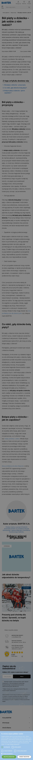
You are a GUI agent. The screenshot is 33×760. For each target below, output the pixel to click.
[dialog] (16, 380)
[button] (16, 754)
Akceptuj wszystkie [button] (9, 756)
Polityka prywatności (14, 744)
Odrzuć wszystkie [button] (24, 756)
